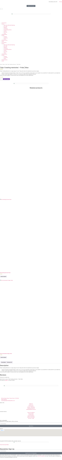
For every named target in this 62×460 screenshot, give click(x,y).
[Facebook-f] (1, 439)
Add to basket (6, 79)
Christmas (6, 28)
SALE (3, 41)
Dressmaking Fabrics (8, 29)
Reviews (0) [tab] (9, 362)
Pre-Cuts (5, 32)
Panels (3, 35)
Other (5, 39)
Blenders (5, 27)
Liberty (5, 30)
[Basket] (1, 9)
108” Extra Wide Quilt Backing (9, 25)
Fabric (3, 43)
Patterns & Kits (4, 40)
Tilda (5, 33)
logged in (6, 380)
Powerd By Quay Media (4, 444)
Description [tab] (3, 362)
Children (5, 36)
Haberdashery (4, 34)
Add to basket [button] (3, 276)
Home (1, 64)
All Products (4, 22)
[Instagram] (4, 439)
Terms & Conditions (41, 456)
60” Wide (5, 26)
